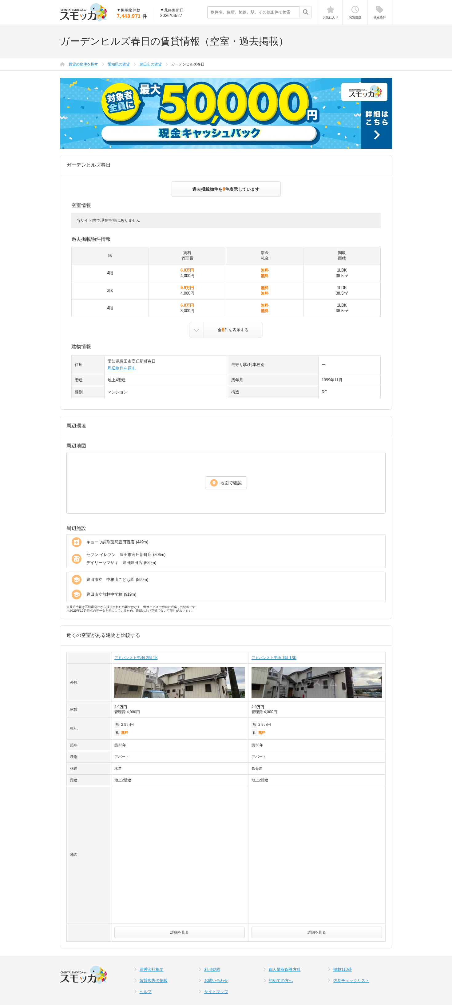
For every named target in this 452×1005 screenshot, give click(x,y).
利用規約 (212, 969)
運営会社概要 (152, 969)
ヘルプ (146, 991)
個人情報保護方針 (285, 969)
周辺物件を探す (122, 368)
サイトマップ (216, 991)
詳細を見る (179, 932)
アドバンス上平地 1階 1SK (274, 658)
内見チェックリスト (351, 980)
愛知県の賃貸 (119, 64)
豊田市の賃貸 (151, 64)
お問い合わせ (216, 980)
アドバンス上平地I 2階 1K (136, 658)
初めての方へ (281, 980)
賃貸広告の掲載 (154, 980)
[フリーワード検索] (305, 12)
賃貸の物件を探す (83, 64)
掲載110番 (342, 969)
